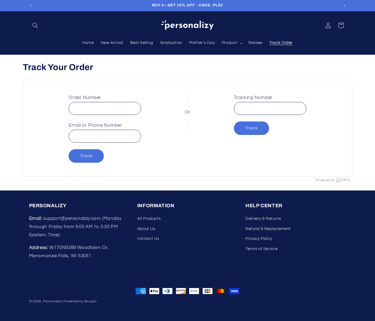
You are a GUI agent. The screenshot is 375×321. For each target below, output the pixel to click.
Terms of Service (261, 249)
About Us (146, 229)
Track (86, 156)
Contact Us (148, 239)
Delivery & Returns (263, 219)
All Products (149, 219)
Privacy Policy (258, 239)
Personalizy (52, 301)
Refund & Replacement (268, 229)
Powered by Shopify (80, 301)
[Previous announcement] (31, 5)
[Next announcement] (344, 5)
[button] (35, 25)
